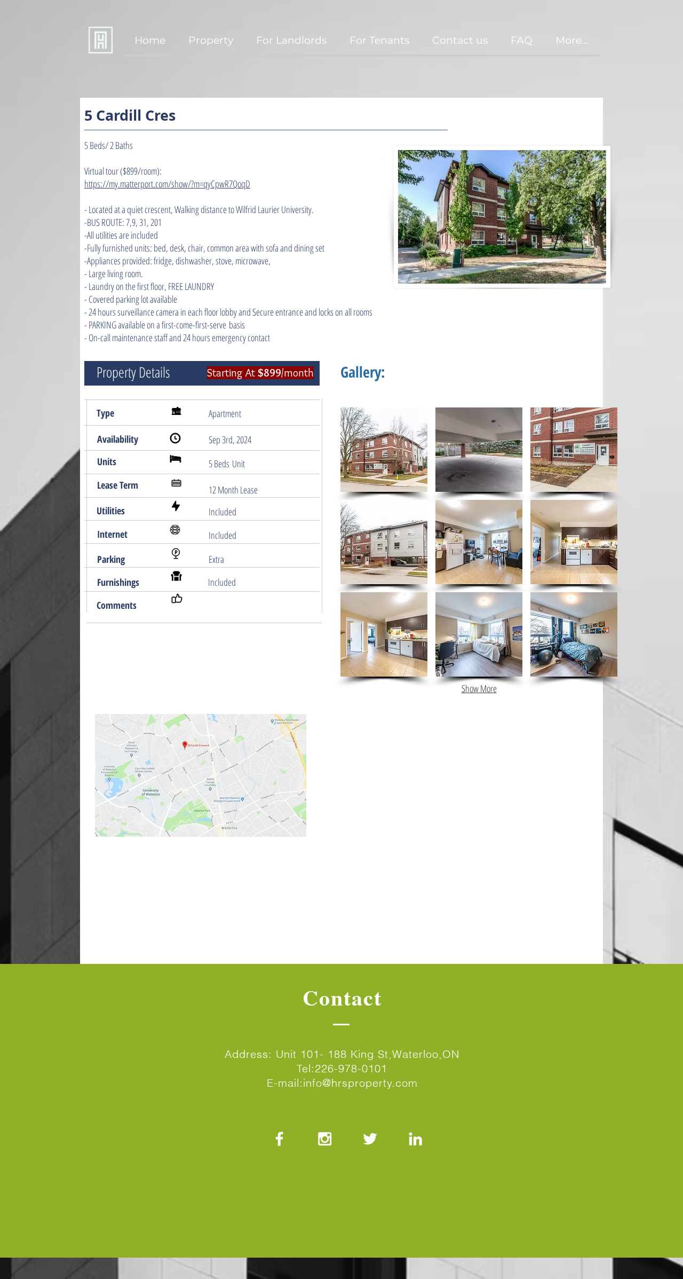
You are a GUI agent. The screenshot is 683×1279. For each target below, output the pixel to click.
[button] (383, 449)
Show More (479, 688)
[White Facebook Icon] (279, 1138)
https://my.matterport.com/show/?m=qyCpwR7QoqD (167, 183)
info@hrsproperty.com (360, 1082)
